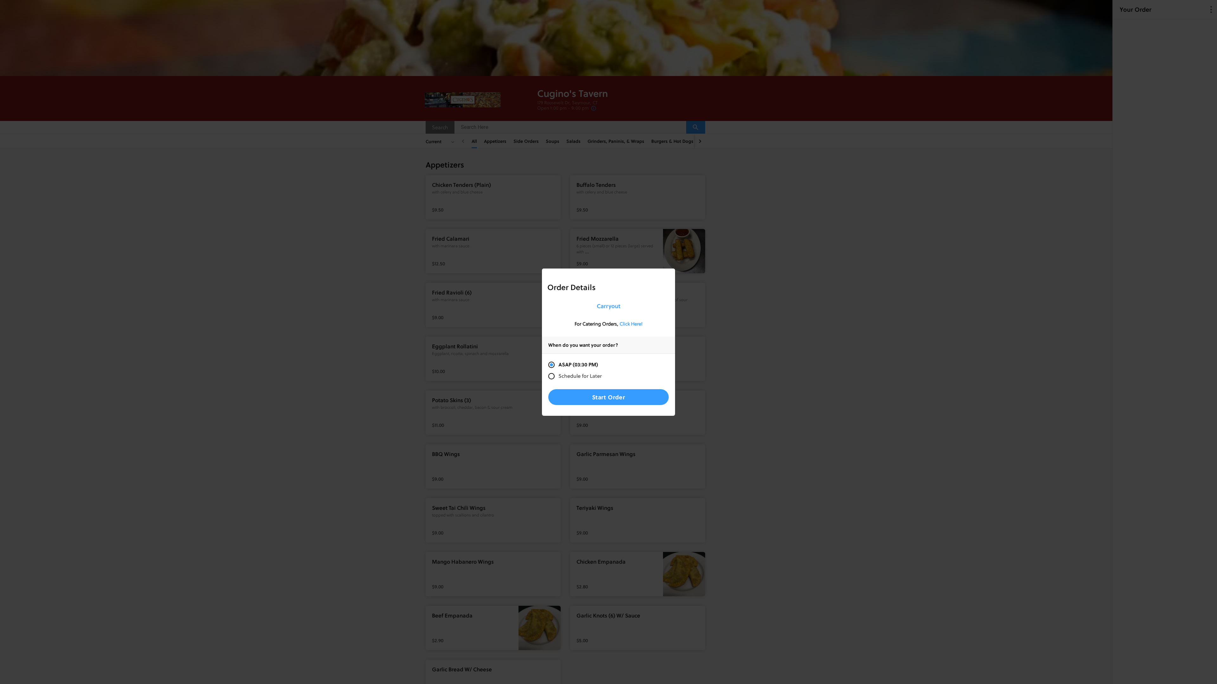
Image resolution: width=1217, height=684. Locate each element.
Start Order (608, 397)
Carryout (609, 306)
